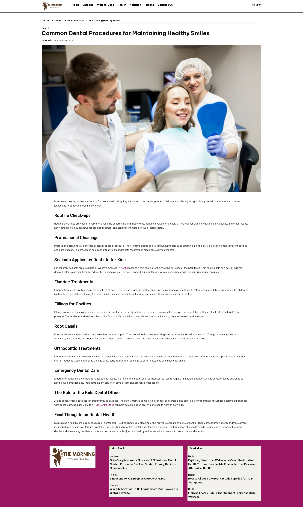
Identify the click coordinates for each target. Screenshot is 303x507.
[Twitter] (88, 40)
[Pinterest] (96, 40)
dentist (125, 267)
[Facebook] (81, 40)
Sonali (48, 40)
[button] (253, 5)
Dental (46, 20)
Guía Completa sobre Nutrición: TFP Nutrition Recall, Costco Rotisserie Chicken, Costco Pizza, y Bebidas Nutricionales (143, 464)
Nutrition (114, 456)
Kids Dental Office (104, 404)
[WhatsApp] (103, 40)
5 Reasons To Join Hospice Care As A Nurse (137, 478)
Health (113, 475)
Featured (114, 485)
